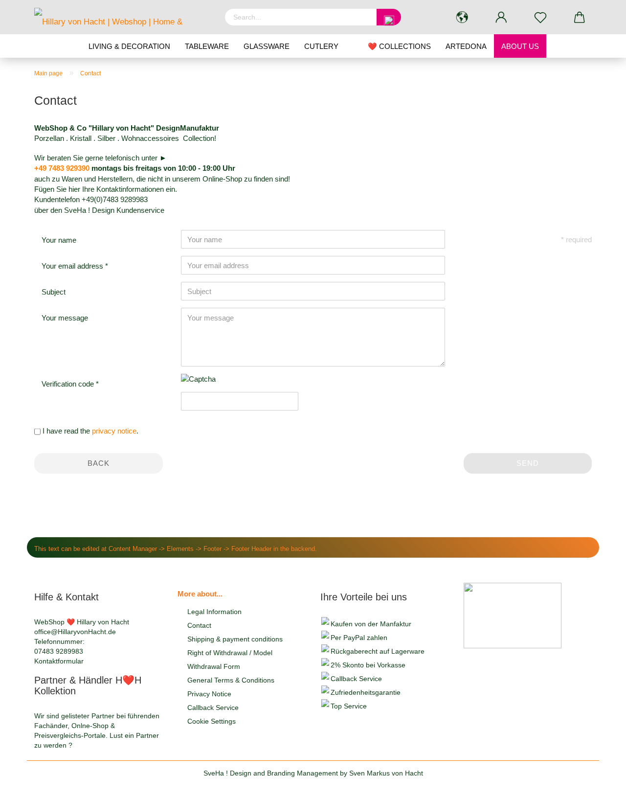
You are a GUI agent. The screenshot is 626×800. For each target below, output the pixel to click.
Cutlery (321, 46)
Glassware (267, 46)
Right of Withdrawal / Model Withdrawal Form (229, 659)
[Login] (501, 17)
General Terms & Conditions (230, 680)
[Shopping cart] (579, 17)
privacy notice (114, 431)
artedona (466, 46)
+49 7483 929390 (61, 168)
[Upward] (599, 785)
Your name (59, 240)
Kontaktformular (59, 661)
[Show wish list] (540, 17)
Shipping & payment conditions (235, 639)
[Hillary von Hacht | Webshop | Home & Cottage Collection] (122, 17)
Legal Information (214, 612)
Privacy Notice (209, 694)
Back (99, 463)
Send (527, 463)
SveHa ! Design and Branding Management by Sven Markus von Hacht (313, 773)
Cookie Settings (211, 721)
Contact (199, 625)
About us (520, 46)
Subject (54, 292)
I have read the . (90, 431)
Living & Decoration (129, 46)
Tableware (207, 46)
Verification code (69, 384)
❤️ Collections (399, 46)
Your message (65, 318)
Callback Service (213, 707)
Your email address (73, 266)
